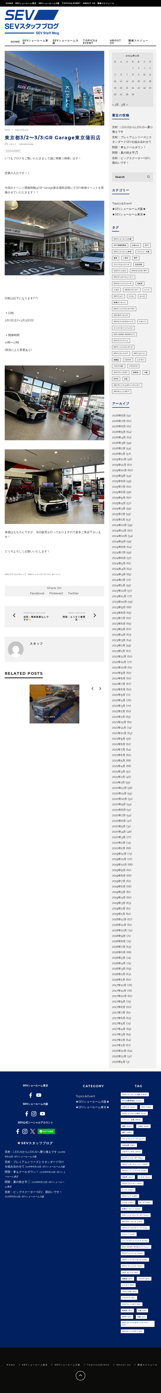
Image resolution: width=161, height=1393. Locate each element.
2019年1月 (118, 913)
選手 (136, 258)
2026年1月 (118, 453)
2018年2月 (118, 974)
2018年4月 (119, 963)
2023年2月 (118, 645)
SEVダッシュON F (121, 391)
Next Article (77, 613)
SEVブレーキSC (121, 372)
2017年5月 (118, 1023)
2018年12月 (119, 919)
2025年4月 (119, 503)
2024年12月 (119, 525)
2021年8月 (118, 744)
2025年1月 (118, 519)
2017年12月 (119, 985)
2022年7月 (118, 683)
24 (144, 87)
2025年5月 (118, 497)
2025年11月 (119, 464)
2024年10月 (119, 536)
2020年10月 (119, 799)
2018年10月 (119, 930)
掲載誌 (116, 360)
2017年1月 (118, 1045)
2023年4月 (119, 634)
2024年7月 (119, 552)
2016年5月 (118, 1061)
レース (147, 290)
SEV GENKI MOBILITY (124, 334)
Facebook (37, 593)
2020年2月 (118, 842)
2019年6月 (119, 886)
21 (127, 87)
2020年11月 (119, 793)
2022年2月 (118, 711)
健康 (115, 258)
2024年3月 (119, 574)
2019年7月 (118, 881)
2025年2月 (118, 514)
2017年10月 (119, 996)
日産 (126, 379)
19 (115, 87)
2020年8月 (119, 809)
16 (139, 81)
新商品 (136, 372)
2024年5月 (119, 563)
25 (150, 87)
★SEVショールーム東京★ (129, 214)
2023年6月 (119, 623)
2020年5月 (119, 826)
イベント (57, 574)
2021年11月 (119, 727)
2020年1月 (118, 848)
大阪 (146, 372)
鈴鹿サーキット (120, 302)
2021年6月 (118, 755)
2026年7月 (119, 421)
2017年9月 (118, 1001)
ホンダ (142, 296)
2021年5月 (118, 760)
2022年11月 (119, 662)
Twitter (73, 593)
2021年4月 (118, 766)
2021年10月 (119, 733)
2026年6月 (119, 426)
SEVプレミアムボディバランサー (127, 385)
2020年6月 (119, 820)
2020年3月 (119, 837)
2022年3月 (118, 705)
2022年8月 (118, 678)
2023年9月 (119, 607)
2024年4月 (119, 568)
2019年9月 (119, 870)
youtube (118, 366)
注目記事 (138, 264)
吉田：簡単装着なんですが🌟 (36, 618)
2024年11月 (119, 530)
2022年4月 (118, 700)
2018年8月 (119, 941)
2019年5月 (118, 892)
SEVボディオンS (121, 315)
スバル (131, 296)
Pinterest (56, 593)
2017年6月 (118, 1018)
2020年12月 (119, 788)
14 (127, 81)
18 (150, 81)
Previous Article (35, 613)
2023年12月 (119, 590)
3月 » (124, 104)
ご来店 (125, 258)
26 (115, 94)
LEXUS (128, 360)
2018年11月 (119, 924)
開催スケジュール (105, 3)
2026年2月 (118, 448)
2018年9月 (119, 935)
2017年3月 (118, 1034)
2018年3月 (118, 968)
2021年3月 (118, 771)
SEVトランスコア (121, 353)
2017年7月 (118, 1012)
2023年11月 (119, 596)
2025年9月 (119, 475)
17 (144, 81)
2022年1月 (118, 716)
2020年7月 (119, 815)
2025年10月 (119, 470)
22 (133, 87)
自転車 (140, 283)
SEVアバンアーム (121, 340)
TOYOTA (133, 366)
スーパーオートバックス (123, 328)
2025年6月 (119, 492)
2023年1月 (118, 651)
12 (115, 81)
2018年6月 (119, 952)
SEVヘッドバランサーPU (39, 574)
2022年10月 (119, 667)
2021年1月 (118, 782)
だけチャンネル (120, 271)
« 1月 (115, 104)
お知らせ (135, 245)
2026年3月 (119, 443)
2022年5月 (118, 694)
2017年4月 (118, 1029)
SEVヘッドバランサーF (123, 347)
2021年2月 (118, 777)
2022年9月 (118, 672)
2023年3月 (118, 640)
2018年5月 (118, 957)
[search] (148, 177)
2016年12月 (119, 1050)
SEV (147, 245)
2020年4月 (119, 831)
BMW (116, 379)
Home (9, 3)
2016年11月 (119, 1056)
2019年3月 (118, 903)
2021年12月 (119, 722)
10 (144, 74)
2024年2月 (118, 579)
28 (127, 94)
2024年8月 (119, 547)
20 (121, 87)
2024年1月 (118, 585)
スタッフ (12, 144)
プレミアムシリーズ (121, 264)
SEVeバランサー (132, 290)
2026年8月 (119, 415)
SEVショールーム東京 (25, 3)
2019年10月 (119, 864)
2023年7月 (118, 618)
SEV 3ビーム (139, 353)
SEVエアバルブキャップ (16, 574)
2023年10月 (119, 601)
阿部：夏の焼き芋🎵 (125, 152)
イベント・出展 (143, 251)
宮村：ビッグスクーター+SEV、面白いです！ (33, 1192)
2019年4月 (119, 897)
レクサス (140, 360)
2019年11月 (119, 859)
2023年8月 (119, 612)
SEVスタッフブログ (37, 1143)
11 (150, 74)
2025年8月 (119, 481)
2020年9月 (119, 804)
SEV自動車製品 (120, 245)
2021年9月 (118, 738)
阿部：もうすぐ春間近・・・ (74, 618)
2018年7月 (118, 946)
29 (133, 94)
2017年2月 (118, 1040)
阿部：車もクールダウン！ (129, 147)
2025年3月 (118, 508)
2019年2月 (118, 908)
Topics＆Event (71, 3)
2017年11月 (119, 990)
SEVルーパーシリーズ (123, 283)
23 (139, 87)
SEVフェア (118, 296)
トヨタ (116, 290)
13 (121, 81)
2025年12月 (119, 459)
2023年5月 (118, 629)
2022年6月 (118, 689)
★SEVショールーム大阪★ (129, 208)
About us (89, 3)
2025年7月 (118, 486)
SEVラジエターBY (139, 271)
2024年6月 (119, 558)
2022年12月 (119, 656)
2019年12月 (119, 853)
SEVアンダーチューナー (123, 277)
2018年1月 (118, 979)
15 (133, 81)
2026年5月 (119, 431)
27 (121, 94)
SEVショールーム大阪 (49, 3)
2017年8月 (118, 1007)
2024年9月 (119, 541)
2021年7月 (118, 749)
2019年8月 (119, 875)
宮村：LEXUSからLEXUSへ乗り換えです (31, 1151)
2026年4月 (119, 437)
